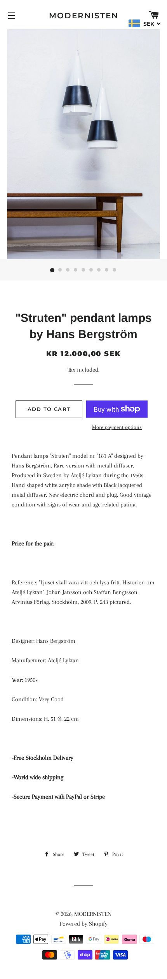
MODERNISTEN (83, 15)
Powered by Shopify (83, 923)
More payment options (117, 427)
